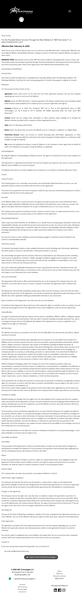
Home (60, 571)
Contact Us (22, 592)
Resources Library (59, 576)
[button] (69, 11)
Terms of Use (22, 587)
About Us (59, 574)
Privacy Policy (22, 589)
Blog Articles (59, 578)
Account (22, 585)
